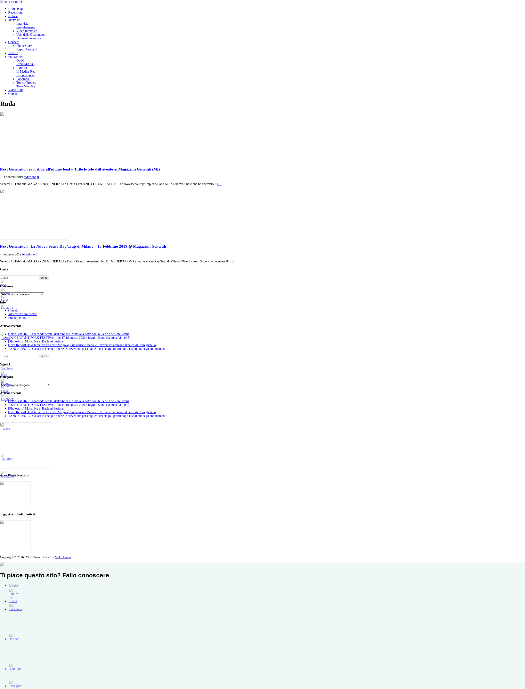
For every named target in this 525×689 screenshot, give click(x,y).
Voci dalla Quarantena (30, 34)
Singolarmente (25, 27)
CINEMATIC (25, 64)
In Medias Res (25, 71)
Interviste (14, 20)
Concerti (13, 42)
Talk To (13, 53)
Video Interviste (26, 31)
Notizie (13, 16)
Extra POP (23, 68)
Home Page (15, 8)
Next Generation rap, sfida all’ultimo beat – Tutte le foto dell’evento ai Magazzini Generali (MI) (80, 169)
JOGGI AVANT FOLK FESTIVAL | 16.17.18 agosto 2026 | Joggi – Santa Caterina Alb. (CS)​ (69, 337)
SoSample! (23, 79)
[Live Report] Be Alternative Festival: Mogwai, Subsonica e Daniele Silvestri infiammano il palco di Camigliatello (82, 345)
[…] (219, 184)
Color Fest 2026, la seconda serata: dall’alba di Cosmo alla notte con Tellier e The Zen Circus (68, 334)
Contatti (13, 93)
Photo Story (24, 45)
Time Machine (25, 86)
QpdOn (21, 60)
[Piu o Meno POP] (12, 1)
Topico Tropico (26, 82)
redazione (30, 177)
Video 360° (15, 90)
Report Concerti (26, 49)
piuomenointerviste (28, 38)
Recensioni (15, 12)
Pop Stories (15, 56)
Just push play (25, 75)
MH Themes (63, 557)
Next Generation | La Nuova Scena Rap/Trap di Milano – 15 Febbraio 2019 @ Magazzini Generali (83, 246)
